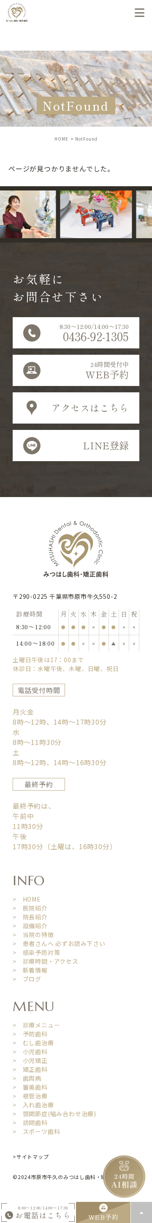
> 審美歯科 (30, 1087)
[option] (90, 214)
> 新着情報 (30, 970)
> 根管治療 (30, 1096)
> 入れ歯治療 (33, 1105)
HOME (61, 139)
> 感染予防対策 (36, 952)
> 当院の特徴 (33, 934)
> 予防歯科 (30, 1034)
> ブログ (27, 979)
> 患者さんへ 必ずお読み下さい (59, 943)
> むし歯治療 (33, 1042)
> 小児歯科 (30, 1051)
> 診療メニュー (36, 1025)
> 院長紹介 (30, 917)
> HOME (27, 899)
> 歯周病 (27, 1078)
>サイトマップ (31, 1156)
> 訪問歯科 (30, 1122)
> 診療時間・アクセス (46, 961)
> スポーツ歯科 (36, 1131)
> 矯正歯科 (30, 1069)
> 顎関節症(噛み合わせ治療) (54, 1113)
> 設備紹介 (30, 925)
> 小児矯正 (30, 1060)
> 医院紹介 (30, 908)
